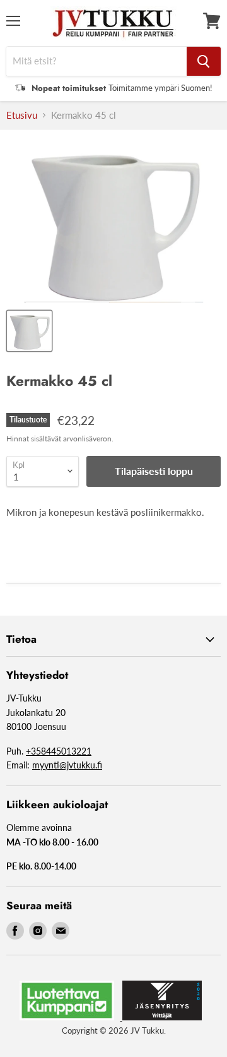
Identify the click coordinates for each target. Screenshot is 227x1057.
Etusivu (21, 115)
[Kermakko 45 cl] (29, 331)
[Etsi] (204, 61)
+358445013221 (58, 751)
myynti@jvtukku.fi (67, 765)
